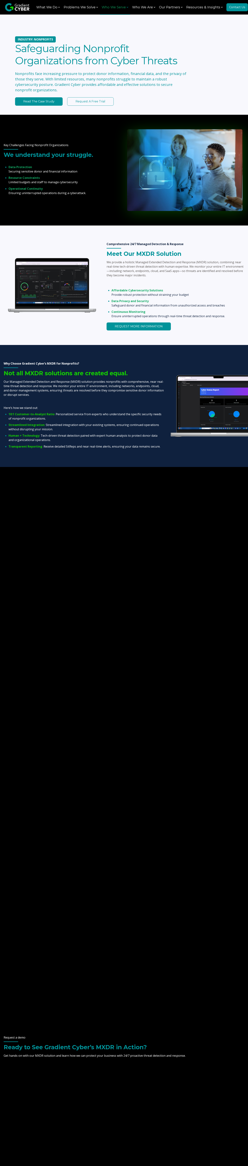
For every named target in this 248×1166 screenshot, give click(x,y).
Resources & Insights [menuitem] (203, 7)
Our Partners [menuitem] (169, 7)
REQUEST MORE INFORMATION (139, 326)
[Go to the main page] (17, 7)
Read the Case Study (38, 101)
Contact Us (237, 7)
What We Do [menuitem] (46, 7)
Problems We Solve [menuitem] (79, 7)
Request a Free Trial (90, 101)
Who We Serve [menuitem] (114, 7)
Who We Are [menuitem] (142, 7)
